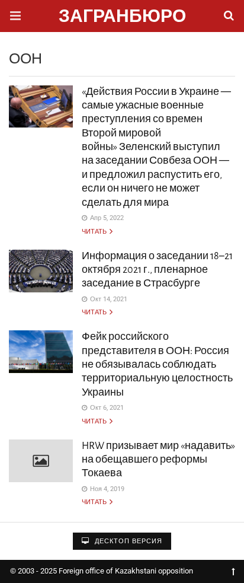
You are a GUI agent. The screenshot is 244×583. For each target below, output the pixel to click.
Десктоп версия (127, 541)
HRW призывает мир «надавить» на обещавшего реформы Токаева (158, 460)
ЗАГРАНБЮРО (122, 17)
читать (95, 231)
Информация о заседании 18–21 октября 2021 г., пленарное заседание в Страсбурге (157, 270)
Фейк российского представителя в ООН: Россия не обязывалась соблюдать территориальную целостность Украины (157, 365)
